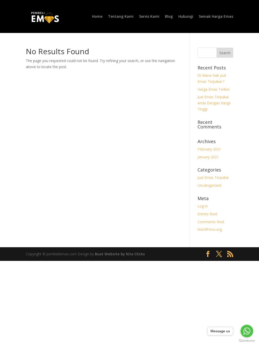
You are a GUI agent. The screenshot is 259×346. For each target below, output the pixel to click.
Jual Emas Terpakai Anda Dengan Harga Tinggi (214, 102)
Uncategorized (209, 185)
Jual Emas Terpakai (213, 177)
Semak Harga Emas (216, 17)
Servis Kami (149, 17)
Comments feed (211, 221)
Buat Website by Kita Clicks (120, 254)
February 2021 (209, 149)
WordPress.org (210, 229)
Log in (203, 206)
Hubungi (185, 17)
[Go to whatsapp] (247, 331)
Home (97, 17)
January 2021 (208, 157)
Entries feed (207, 214)
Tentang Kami (121, 17)
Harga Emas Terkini (213, 89)
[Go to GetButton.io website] (247, 340)
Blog (169, 17)
